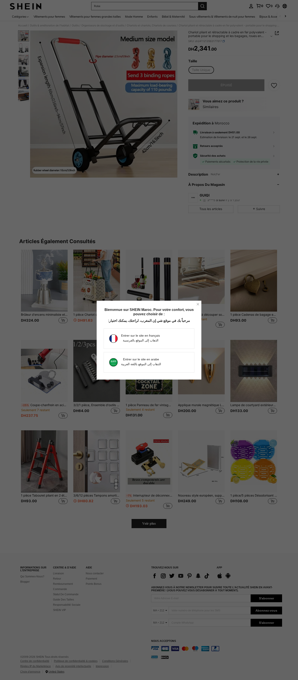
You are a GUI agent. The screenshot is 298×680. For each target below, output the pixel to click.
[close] (197, 304)
